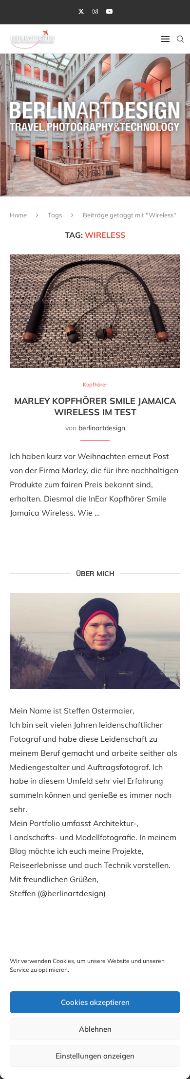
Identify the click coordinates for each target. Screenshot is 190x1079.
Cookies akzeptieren (95, 1002)
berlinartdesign (101, 428)
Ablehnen (95, 1029)
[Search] (180, 39)
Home (18, 215)
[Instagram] (95, 11)
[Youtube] (109, 11)
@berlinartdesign (71, 893)
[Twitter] (81, 11)
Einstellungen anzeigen (95, 1055)
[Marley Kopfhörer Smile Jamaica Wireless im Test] (95, 311)
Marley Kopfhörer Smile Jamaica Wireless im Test (95, 406)
